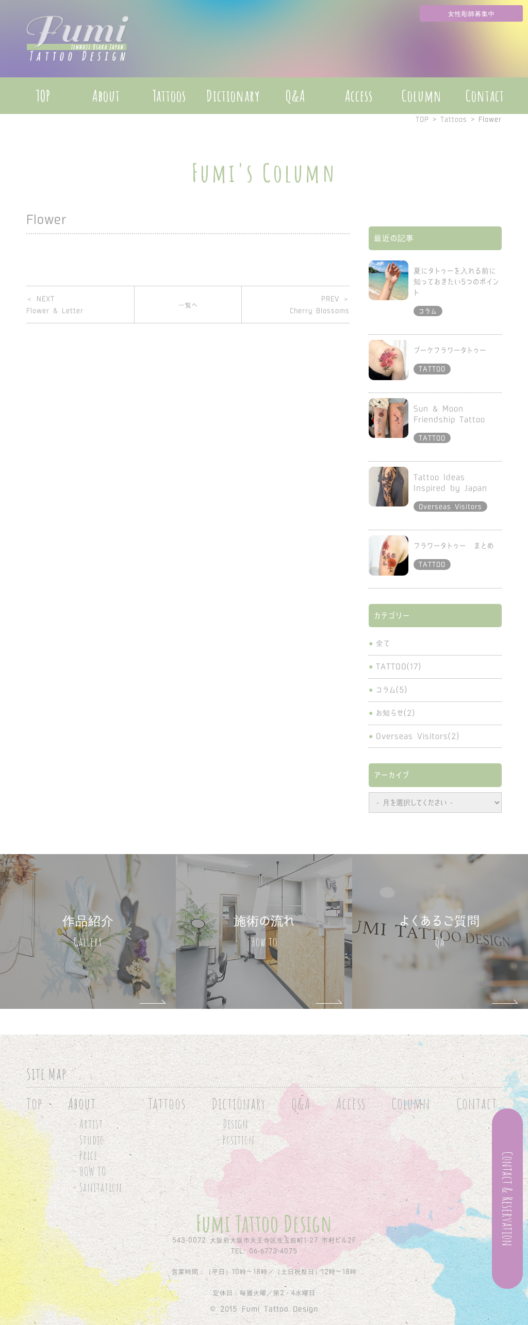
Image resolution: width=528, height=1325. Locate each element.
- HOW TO (89, 1171)
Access (359, 95)
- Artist (88, 1124)
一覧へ (188, 305)
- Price (85, 1155)
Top (34, 1103)
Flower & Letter (55, 305)
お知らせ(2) (395, 712)
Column (422, 95)
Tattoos (169, 95)
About (106, 95)
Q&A (295, 95)
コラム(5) (391, 689)
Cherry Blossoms (320, 305)
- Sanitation (97, 1187)
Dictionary (233, 95)
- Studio (88, 1140)
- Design (233, 1124)
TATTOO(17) (398, 666)
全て (383, 643)
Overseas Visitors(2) (417, 736)
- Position (236, 1140)
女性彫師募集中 (471, 13)
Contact (485, 95)
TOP (43, 95)
